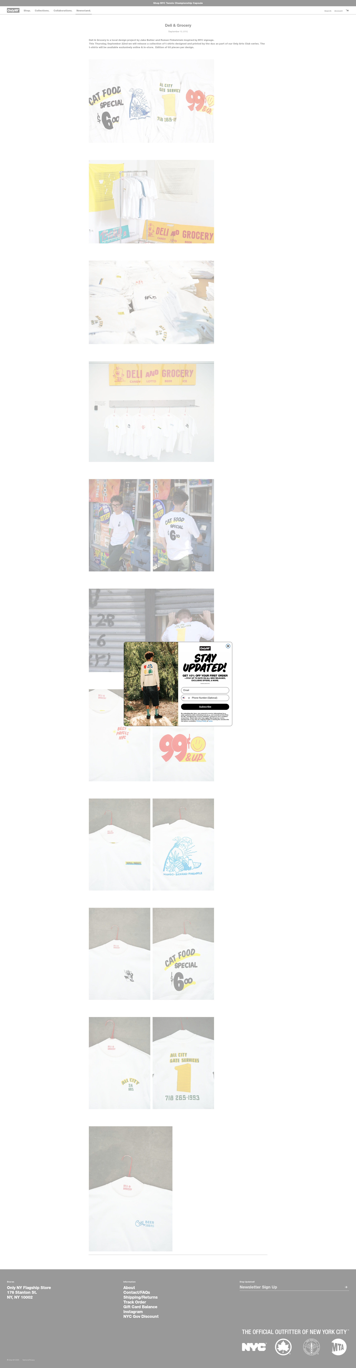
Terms (210, 721)
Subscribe (205, 706)
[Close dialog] (228, 646)
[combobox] (186, 698)
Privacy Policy (201, 721)
